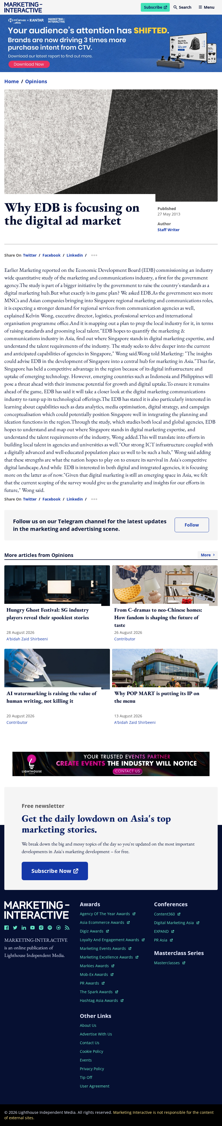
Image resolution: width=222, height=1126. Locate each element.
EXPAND (164, 931)
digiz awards (94, 931)
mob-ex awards (96, 974)
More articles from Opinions (107, 555)
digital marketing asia (174, 922)
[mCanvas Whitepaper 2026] (111, 43)
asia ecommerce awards (102, 922)
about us (88, 1025)
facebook (52, 255)
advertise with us (96, 1034)
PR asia (163, 940)
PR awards (92, 983)
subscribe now (59, 872)
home (11, 81)
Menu (209, 7)
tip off (86, 1077)
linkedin (75, 255)
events (86, 1060)
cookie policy (91, 1051)
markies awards (97, 965)
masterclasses (169, 962)
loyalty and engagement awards (110, 939)
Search (185, 7)
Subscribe (157, 8)
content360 (167, 914)
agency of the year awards (105, 913)
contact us (89, 1042)
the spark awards (99, 991)
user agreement (94, 1086)
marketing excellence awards (107, 957)
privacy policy (92, 1068)
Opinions (36, 81)
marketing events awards (103, 948)
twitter (30, 255)
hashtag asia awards (99, 1000)
